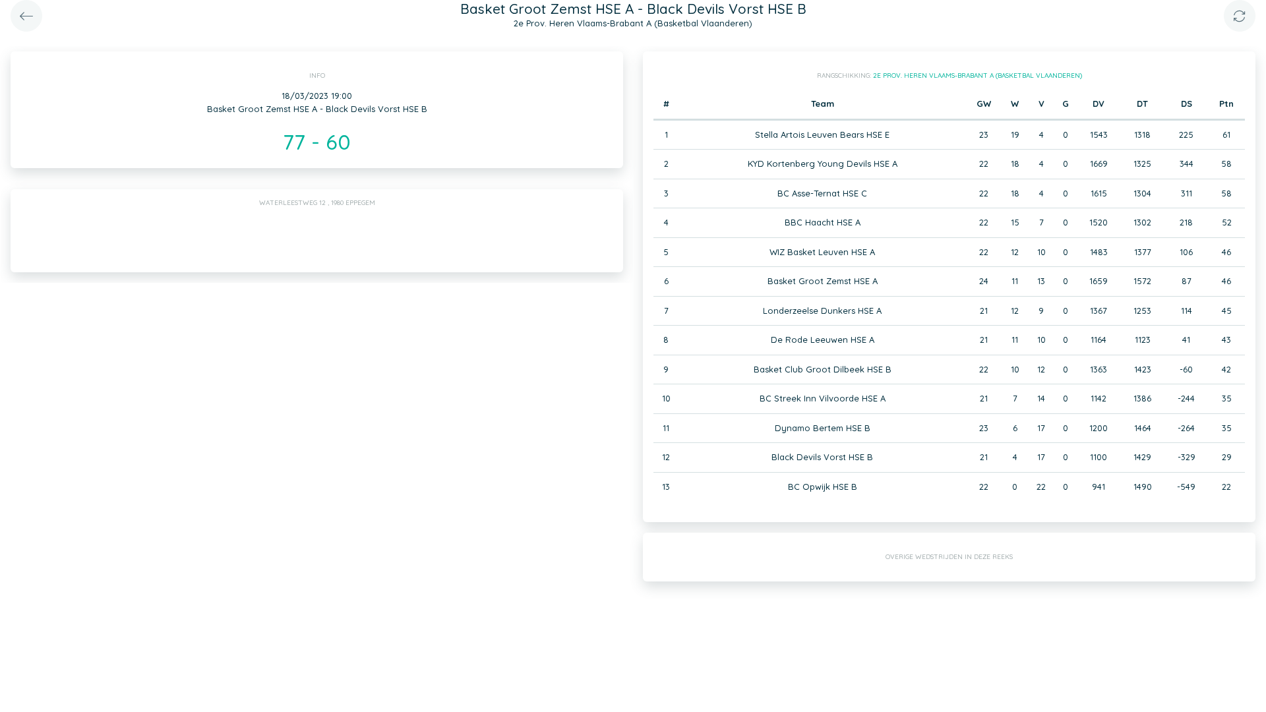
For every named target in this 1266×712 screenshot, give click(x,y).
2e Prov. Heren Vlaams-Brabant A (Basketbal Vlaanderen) (977, 75)
